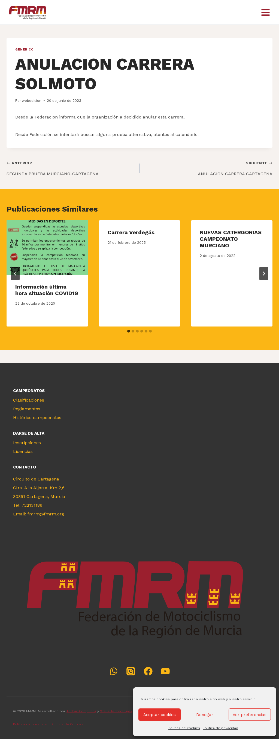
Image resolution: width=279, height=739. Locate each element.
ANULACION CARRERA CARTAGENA (235, 168)
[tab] (128, 331)
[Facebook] (148, 671)
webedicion (31, 101)
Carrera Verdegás (131, 232)
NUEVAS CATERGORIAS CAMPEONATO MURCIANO (231, 239)
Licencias (23, 451)
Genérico (24, 49)
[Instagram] (131, 671)
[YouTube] (165, 671)
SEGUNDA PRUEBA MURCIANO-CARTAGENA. (53, 168)
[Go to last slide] (15, 273)
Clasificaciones (28, 400)
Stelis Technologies (116, 711)
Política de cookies (184, 728)
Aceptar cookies (159, 714)
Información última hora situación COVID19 (46, 289)
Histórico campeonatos (37, 417)
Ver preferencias (249, 714)
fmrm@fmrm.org (46, 514)
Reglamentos (26, 408)
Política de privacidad (220, 728)
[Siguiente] (263, 273)
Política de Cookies (67, 724)
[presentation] (47, 247)
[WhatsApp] (113, 671)
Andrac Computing (81, 711)
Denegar (204, 714)
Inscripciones (27, 442)
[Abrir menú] (265, 12)
